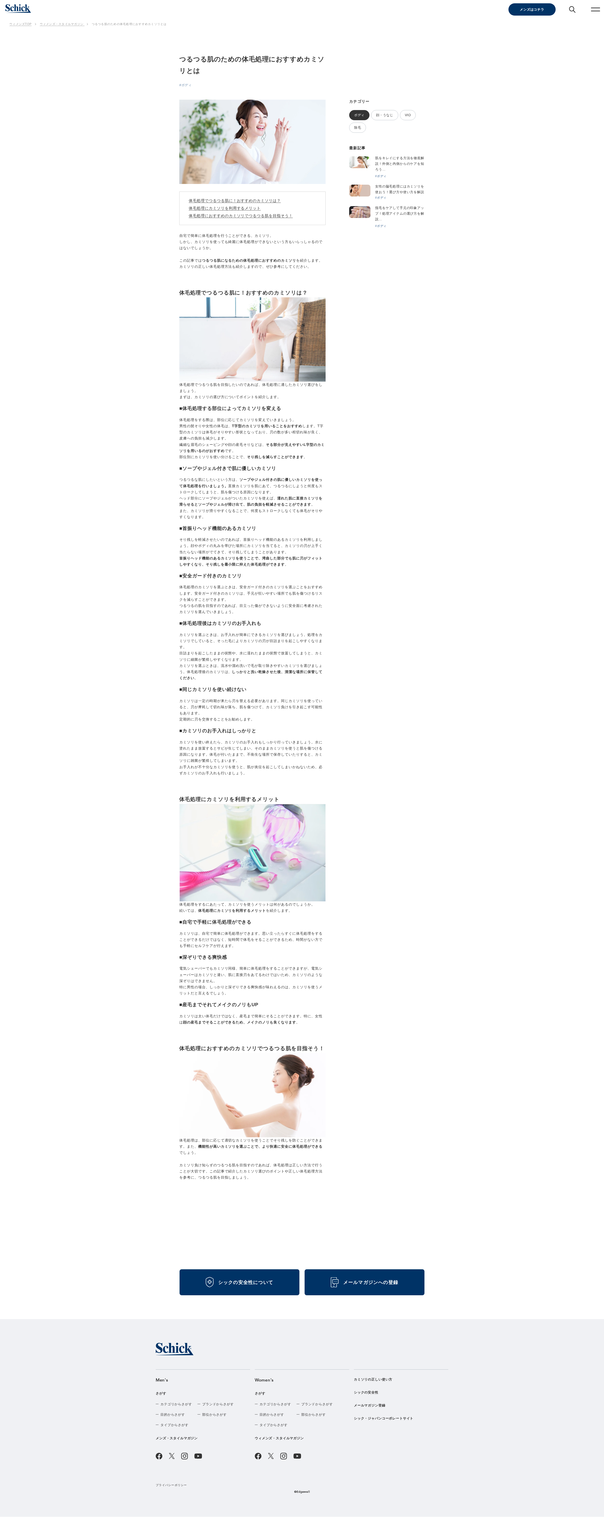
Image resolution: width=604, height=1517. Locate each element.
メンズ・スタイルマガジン (177, 1438)
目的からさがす (172, 1414)
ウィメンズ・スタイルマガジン (279, 1438)
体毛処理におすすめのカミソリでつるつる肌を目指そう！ (241, 216)
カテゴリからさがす (176, 1404)
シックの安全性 (366, 1392)
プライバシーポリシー (171, 1485)
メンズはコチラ (532, 9)
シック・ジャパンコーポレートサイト (383, 1418)
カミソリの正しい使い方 (373, 1379)
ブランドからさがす (218, 1404)
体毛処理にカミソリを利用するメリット (225, 208)
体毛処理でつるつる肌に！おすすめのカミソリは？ (235, 201)
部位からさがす (214, 1414)
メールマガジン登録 (370, 1405)
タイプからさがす (174, 1425)
